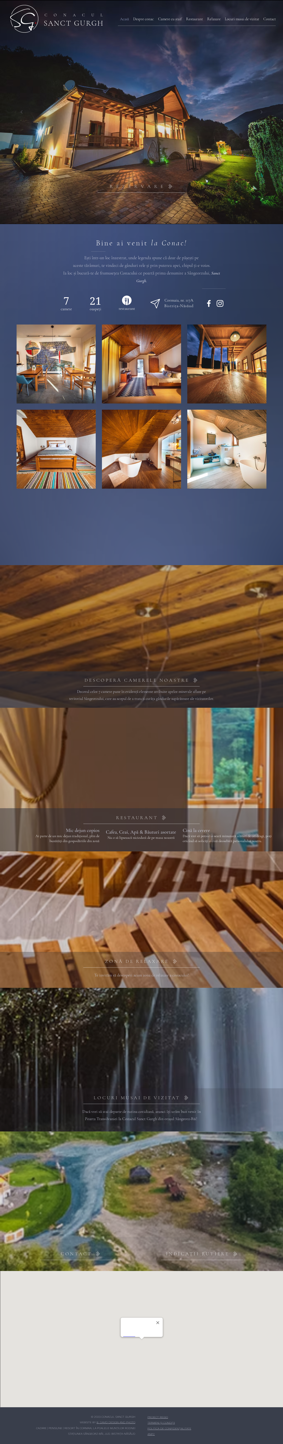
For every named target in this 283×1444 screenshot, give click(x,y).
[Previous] (21, 112)
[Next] (261, 112)
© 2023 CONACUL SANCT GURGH (113, 1416)
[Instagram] (220, 303)
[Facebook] (208, 303)
